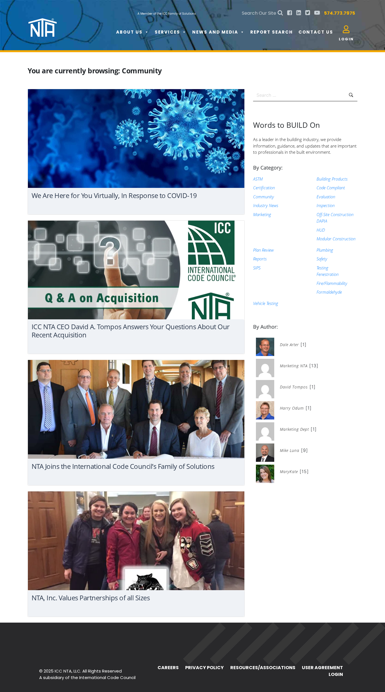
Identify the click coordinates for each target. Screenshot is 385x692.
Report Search (271, 32)
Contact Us (315, 32)
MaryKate (289, 471)
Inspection (326, 205)
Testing (322, 268)
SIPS (256, 268)
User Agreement (322, 667)
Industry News (265, 205)
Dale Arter (289, 344)
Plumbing (325, 250)
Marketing (262, 214)
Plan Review (263, 250)
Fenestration (327, 274)
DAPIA (322, 221)
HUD (321, 230)
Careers (168, 667)
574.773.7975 (339, 13)
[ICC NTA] (70, 22)
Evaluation (326, 196)
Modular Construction (336, 238)
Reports (260, 259)
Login (336, 674)
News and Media (215, 32)
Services (167, 32)
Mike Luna (289, 450)
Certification (264, 187)
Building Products (332, 179)
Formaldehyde (329, 292)
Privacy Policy (204, 667)
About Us (129, 32)
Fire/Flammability (332, 283)
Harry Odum (292, 408)
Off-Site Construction (335, 214)
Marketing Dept (294, 429)
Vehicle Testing (265, 303)
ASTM (258, 179)
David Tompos (294, 387)
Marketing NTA (293, 365)
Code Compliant (331, 187)
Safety (322, 259)
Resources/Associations (262, 667)
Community (263, 196)
